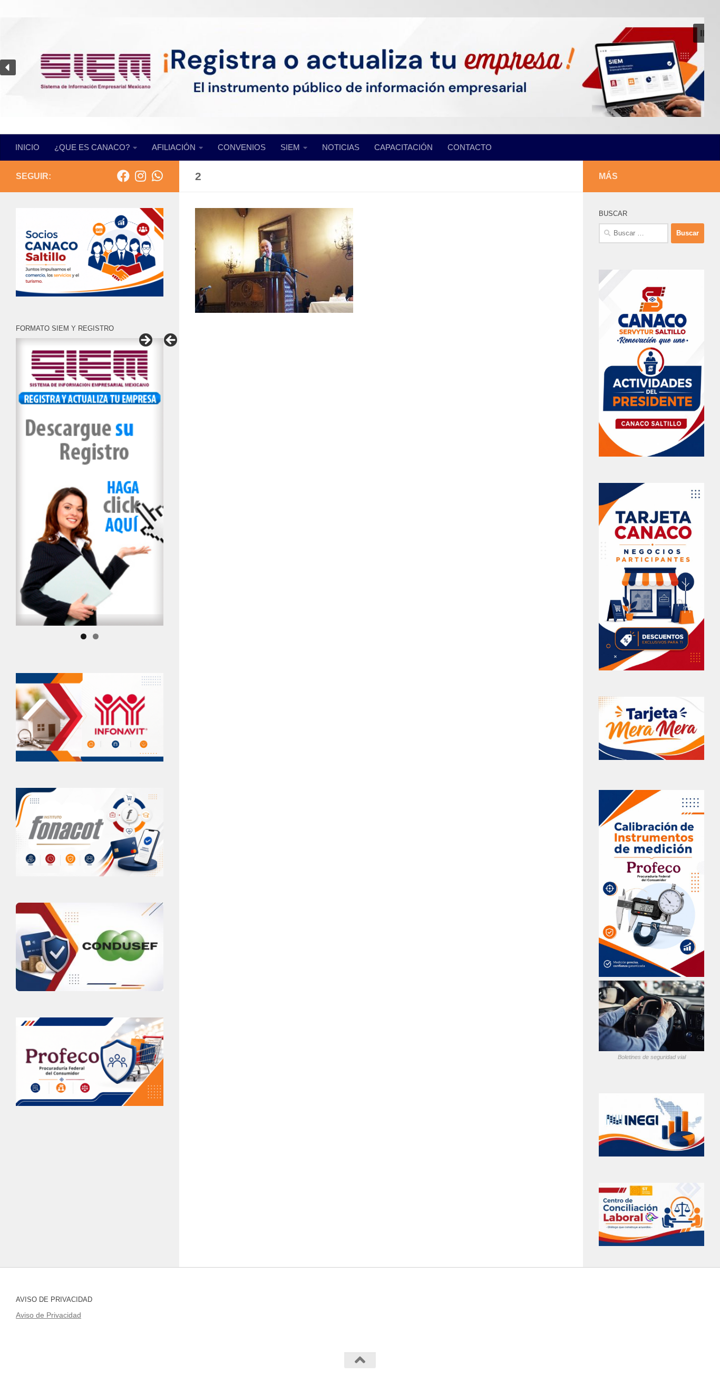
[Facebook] (123, 176)
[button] (702, 33)
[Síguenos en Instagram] (140, 176)
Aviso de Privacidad (48, 1315)
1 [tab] (83, 636)
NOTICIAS (340, 147)
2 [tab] (96, 636)
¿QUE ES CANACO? (92, 147)
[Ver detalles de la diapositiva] (89, 482)
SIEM (290, 147)
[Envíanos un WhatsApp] (157, 176)
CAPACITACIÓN (403, 147)
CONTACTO (469, 147)
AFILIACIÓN (174, 147)
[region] (360, 67)
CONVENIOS (242, 147)
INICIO (27, 147)
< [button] (171, 341)
